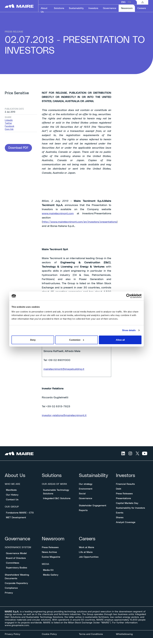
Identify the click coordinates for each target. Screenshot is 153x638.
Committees (12, 563)
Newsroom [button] (128, 8)
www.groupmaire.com (17, 625)
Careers (87, 538)
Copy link (9, 129)
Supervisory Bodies (16, 567)
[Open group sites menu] (142, 2)
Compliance (11, 588)
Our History (12, 495)
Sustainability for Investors (130, 508)
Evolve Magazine (51, 557)
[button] (18, 148)
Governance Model (16, 553)
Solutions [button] (59, 8)
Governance (85, 498)
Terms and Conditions (91, 634)
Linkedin (9, 120)
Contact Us (12, 499)
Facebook (9, 126)
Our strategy (85, 484)
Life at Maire (86, 552)
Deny (33, 339)
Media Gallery (50, 575)
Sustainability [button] (76, 8)
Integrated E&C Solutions (56, 498)
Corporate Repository (16, 583)
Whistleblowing (124, 634)
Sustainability (93, 475)
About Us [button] (44, 10)
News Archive (49, 552)
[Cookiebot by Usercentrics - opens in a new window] (128, 296)
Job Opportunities (88, 557)
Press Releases (124, 493)
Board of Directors (16, 558)
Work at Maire (86, 547)
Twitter (8, 123)
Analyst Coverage (125, 522)
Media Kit (48, 570)
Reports (83, 510)
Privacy (9, 593)
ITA (129, 2)
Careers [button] (141, 8)
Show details (129, 330)
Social (82, 493)
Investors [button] (93, 8)
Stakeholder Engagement (92, 505)
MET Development (16, 517)
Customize (74, 339)
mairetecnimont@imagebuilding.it (63, 369)
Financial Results (125, 484)
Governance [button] (109, 8)
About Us (15, 475)
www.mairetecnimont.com (58, 213)
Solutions (52, 475)
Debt (118, 489)
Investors (125, 475)
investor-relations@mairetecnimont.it (64, 415)
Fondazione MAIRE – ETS (20, 513)
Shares (119, 517)
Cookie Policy (49, 634)
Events (119, 513)
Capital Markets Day (127, 503)
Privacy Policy (12, 634)
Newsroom (53, 538)
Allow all (120, 339)
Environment (85, 489)
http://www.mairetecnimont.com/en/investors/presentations (80, 222)
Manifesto (11, 490)
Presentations (123, 498)
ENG (123, 2)
